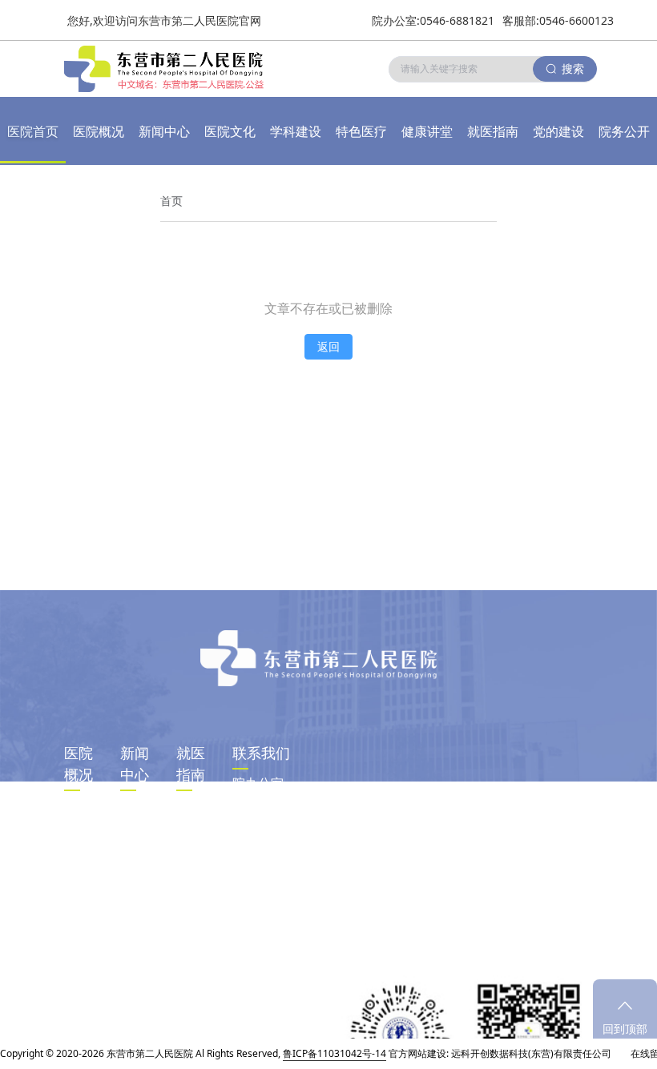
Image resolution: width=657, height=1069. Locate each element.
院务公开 (624, 131)
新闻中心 (164, 131)
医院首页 (32, 131)
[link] (171, 201)
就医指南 (492, 131)
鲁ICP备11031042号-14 (334, 1053)
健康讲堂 (427, 131)
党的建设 (558, 131)
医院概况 (98, 131)
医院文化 (230, 131)
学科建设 (295, 131)
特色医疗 (361, 131)
